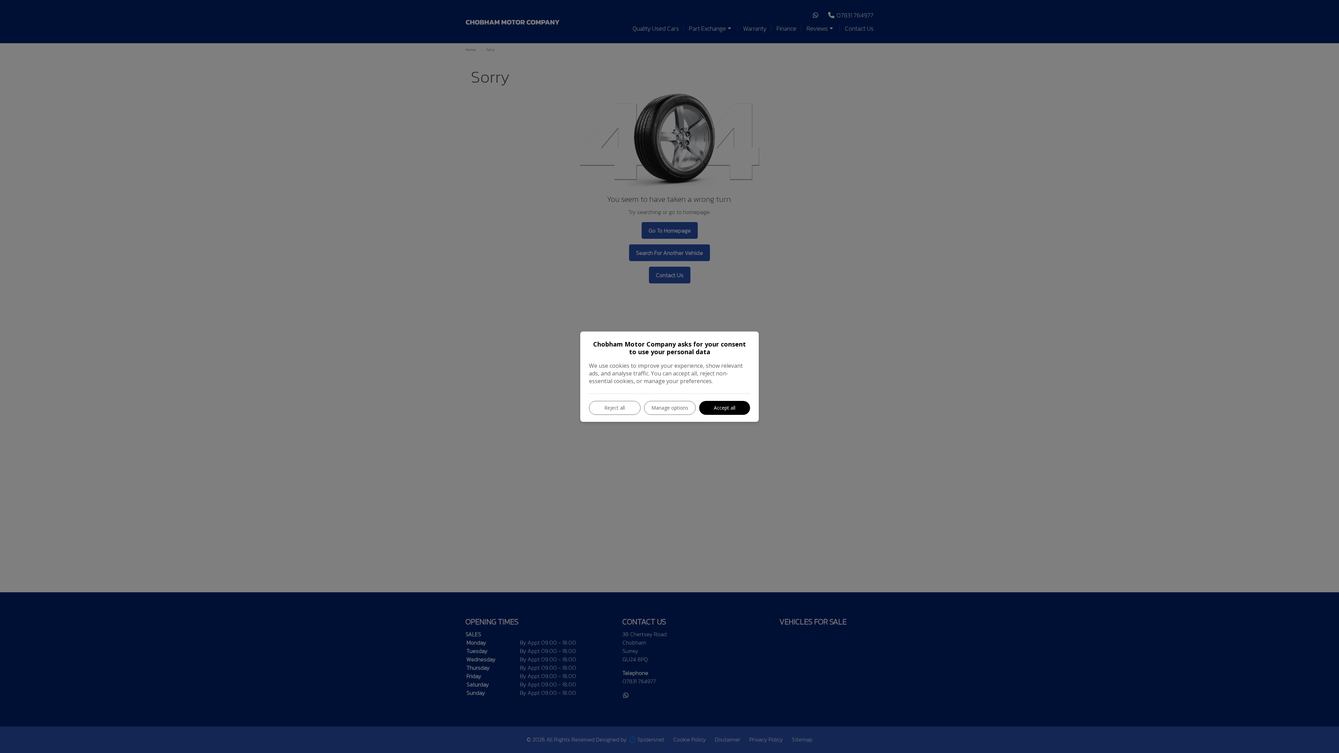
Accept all (724, 407)
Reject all (614, 407)
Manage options (669, 407)
